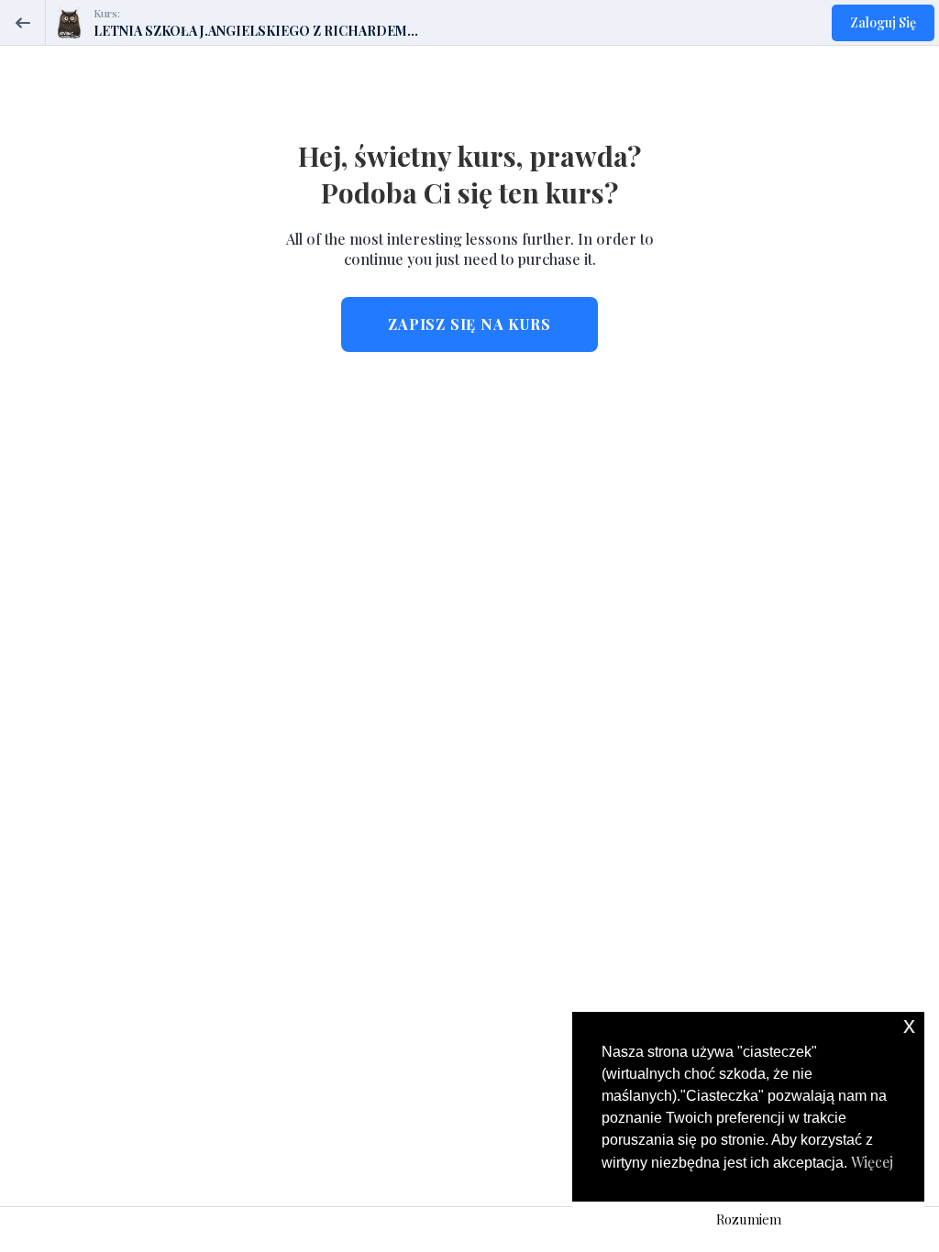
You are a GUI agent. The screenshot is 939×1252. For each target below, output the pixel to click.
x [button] (909, 1025)
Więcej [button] (872, 1161)
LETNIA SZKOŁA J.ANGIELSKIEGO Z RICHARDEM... (256, 30)
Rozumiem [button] (748, 1219)
